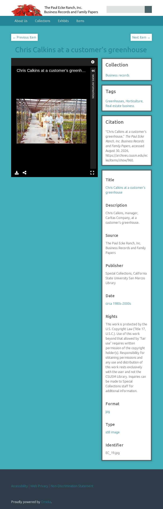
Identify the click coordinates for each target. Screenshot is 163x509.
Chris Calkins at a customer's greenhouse (81, 49)
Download (17, 172)
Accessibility (19, 486)
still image (113, 432)
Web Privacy (39, 486)
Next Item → (141, 37)
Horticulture (134, 101)
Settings (92, 61)
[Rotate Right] (31, 77)
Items (80, 21)
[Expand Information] (93, 71)
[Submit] (148, 9)
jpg (108, 411)
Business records (117, 75)
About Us (21, 21)
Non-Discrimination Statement (72, 486)
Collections (42, 21)
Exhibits (63, 21)
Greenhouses (115, 101)
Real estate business (120, 106)
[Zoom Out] (24, 77)
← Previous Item (24, 37)
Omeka (46, 502)
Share (25, 172)
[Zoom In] (17, 77)
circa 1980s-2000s (118, 303)
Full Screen (92, 172)
